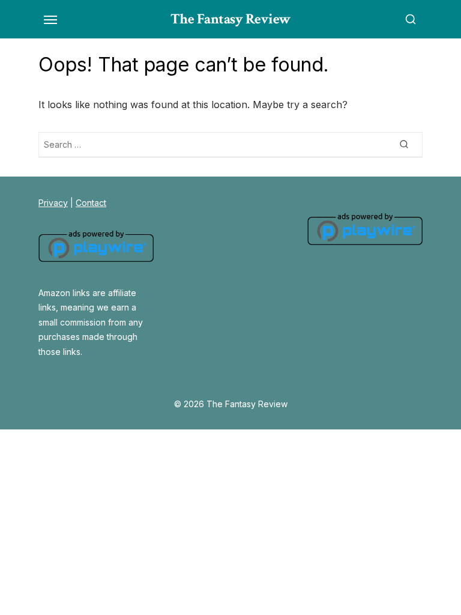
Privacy (53, 203)
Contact (91, 203)
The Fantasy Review (230, 19)
